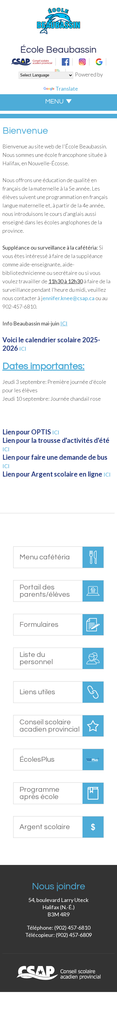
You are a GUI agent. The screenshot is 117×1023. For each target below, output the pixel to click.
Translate (67, 88)
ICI (22, 348)
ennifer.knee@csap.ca (68, 298)
